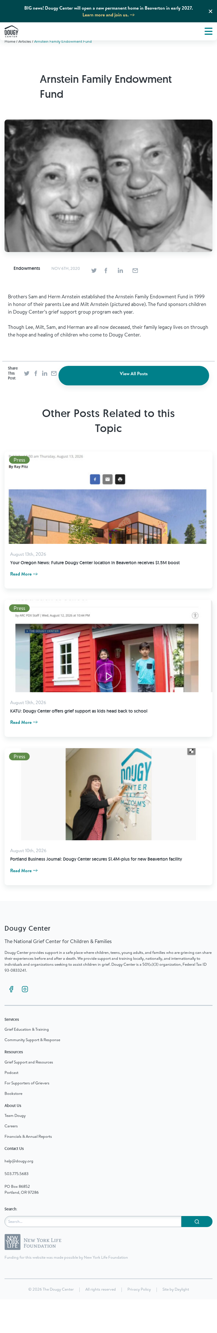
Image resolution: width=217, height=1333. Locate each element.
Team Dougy (15, 1115)
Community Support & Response (32, 1040)
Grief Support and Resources (29, 1062)
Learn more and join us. (106, 15)
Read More (21, 574)
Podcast (11, 1072)
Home (10, 41)
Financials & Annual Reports (28, 1136)
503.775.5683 (17, 1173)
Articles (24, 41)
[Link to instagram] (24, 989)
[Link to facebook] (11, 989)
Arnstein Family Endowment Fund (63, 41)
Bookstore (13, 1093)
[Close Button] (210, 11)
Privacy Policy (139, 1289)
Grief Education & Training (27, 1029)
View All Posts (134, 373)
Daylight (182, 1289)
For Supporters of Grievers (27, 1083)
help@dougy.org (19, 1161)
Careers (11, 1126)
